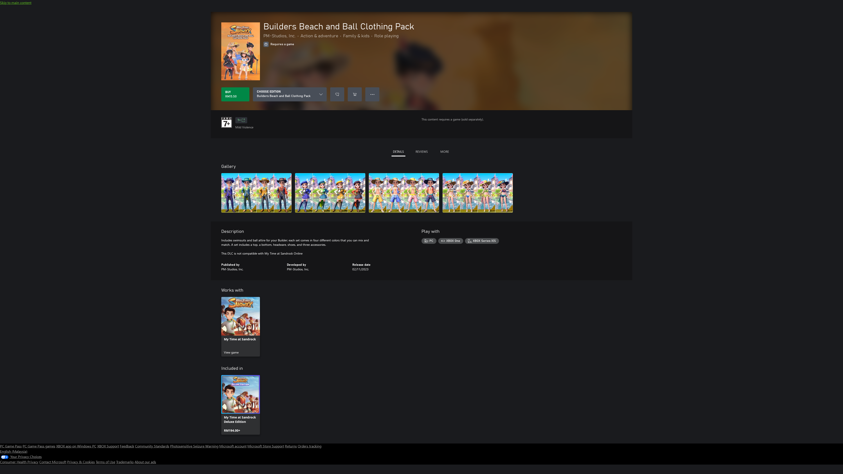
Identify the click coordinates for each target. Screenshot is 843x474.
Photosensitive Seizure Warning (194, 446)
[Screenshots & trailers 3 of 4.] (404, 193)
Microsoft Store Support (265, 446)
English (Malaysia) (13, 451)
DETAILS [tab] (398, 151)
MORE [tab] (444, 151)
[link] (240, 327)
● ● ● (372, 94)
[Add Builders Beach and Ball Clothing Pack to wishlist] (337, 94)
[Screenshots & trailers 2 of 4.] (330, 193)
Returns (291, 446)
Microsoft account (233, 446)
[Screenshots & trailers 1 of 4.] (256, 193)
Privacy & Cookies (81, 462)
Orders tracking (309, 446)
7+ (239, 120)
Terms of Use (105, 462)
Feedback (127, 446)
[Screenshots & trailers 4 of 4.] (478, 193)
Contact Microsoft (52, 462)
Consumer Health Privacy (19, 462)
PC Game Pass (11, 446)
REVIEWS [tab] (422, 151)
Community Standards (152, 446)
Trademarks (125, 462)
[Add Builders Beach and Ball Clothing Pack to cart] (355, 94)
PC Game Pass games (39, 446)
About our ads (145, 462)
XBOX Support (108, 446)
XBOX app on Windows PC (76, 446)
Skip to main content (15, 2)
